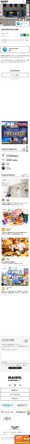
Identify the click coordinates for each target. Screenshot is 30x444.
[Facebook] (21, 35)
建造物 (3, 33)
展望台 (15, 206)
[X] (24, 35)
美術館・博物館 (20, 206)
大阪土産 (6, 236)
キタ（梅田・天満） (6, 206)
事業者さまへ (15, 390)
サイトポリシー (5, 434)
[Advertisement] (15, 103)
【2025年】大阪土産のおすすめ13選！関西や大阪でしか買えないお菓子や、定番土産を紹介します (15, 233)
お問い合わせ (15, 398)
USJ (2, 294)
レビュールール (15, 79)
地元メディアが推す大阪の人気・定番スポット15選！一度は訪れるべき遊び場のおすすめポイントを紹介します (15, 292)
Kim (21, 24)
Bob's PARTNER (15, 394)
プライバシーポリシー (15, 434)
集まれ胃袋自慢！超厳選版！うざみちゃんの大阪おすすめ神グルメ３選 (12, 262)
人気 (12, 206)
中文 (27, 40)
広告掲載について (21, 432)
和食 (26, 265)
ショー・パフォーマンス (22, 294)
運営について (7, 432)
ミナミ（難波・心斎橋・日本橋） (18, 265)
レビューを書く (15, 75)
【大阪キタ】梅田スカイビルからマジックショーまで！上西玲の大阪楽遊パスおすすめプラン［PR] (15, 203)
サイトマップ (25, 434)
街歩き (7, 33)
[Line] (27, 35)
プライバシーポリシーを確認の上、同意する (16, 365)
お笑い (5, 294)
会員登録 (13, 432)
